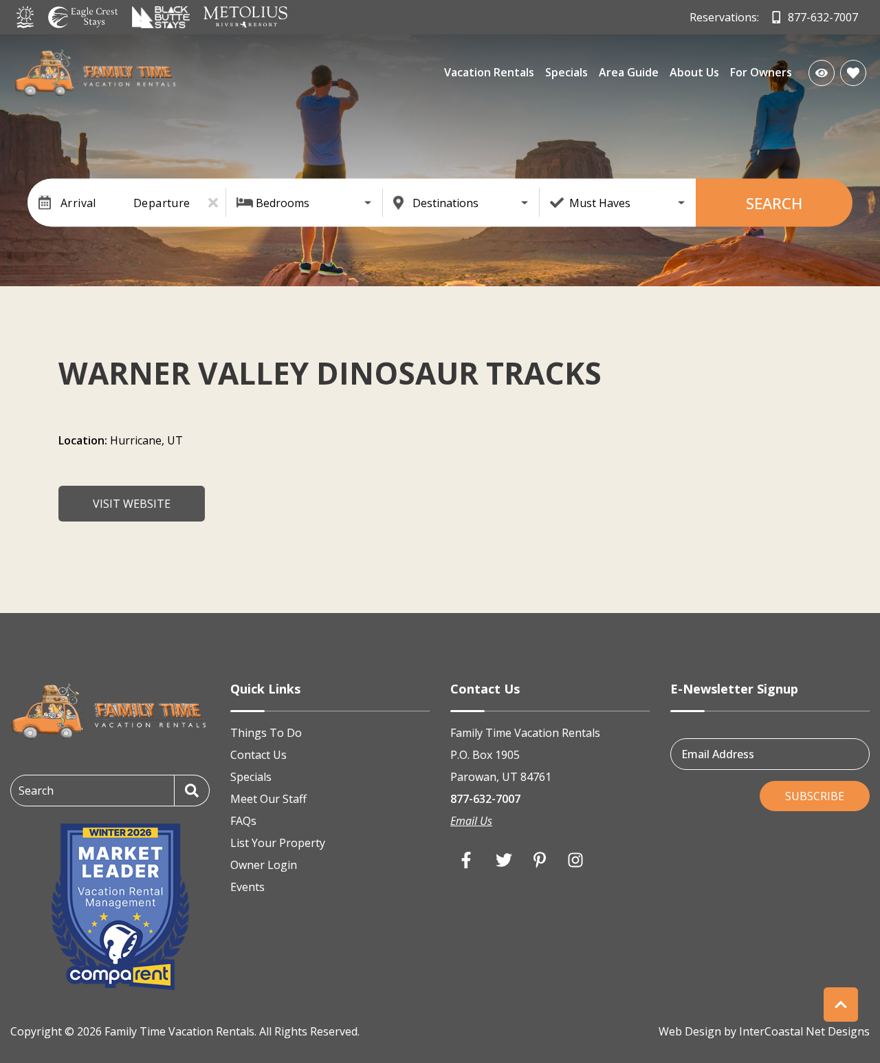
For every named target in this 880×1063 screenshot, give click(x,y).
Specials (566, 72)
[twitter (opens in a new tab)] (503, 860)
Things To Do (266, 732)
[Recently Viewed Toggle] (821, 73)
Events (247, 886)
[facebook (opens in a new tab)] (468, 860)
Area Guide (629, 72)
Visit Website (131, 503)
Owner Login (263, 864)
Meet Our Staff (268, 798)
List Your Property (277, 842)
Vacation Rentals (489, 72)
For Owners (761, 72)
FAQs (243, 820)
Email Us (471, 820)
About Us (694, 72)
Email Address (717, 753)
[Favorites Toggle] (853, 73)
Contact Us (258, 754)
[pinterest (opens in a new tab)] (539, 860)
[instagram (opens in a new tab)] (575, 860)
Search (774, 203)
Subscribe (814, 796)
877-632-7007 (485, 798)
